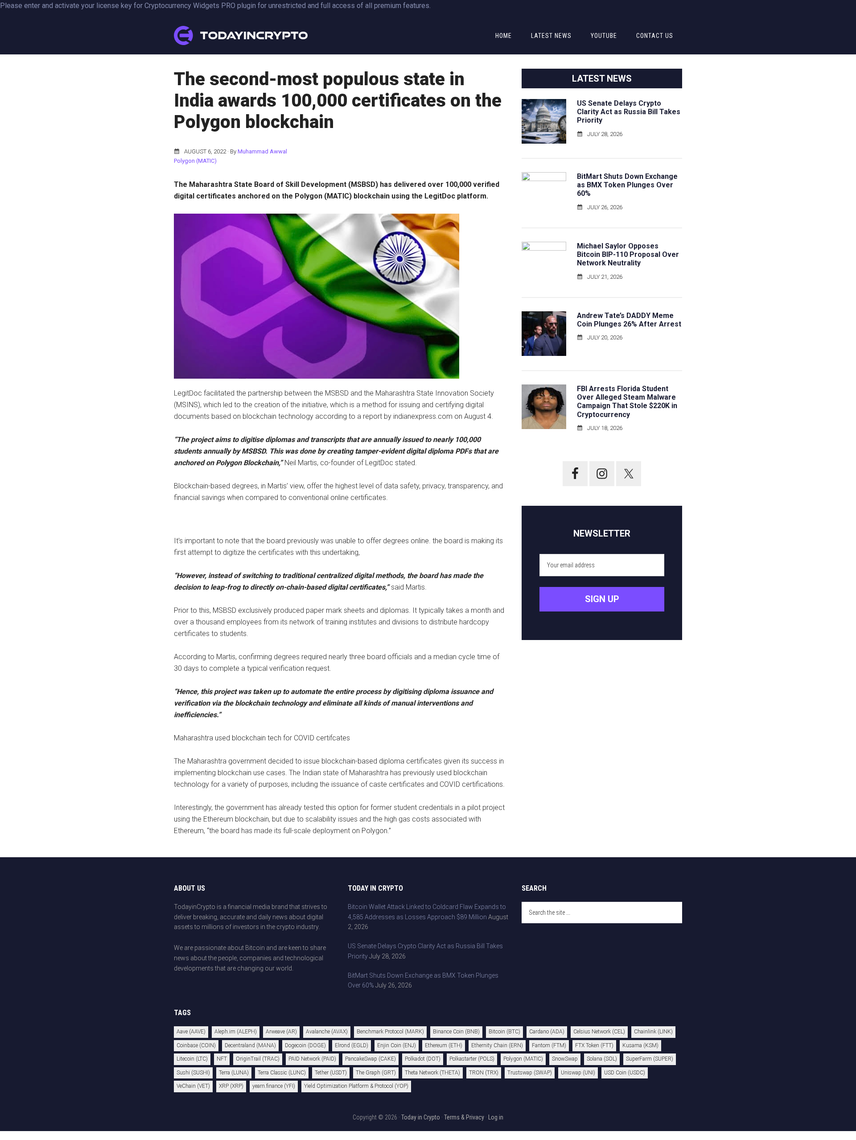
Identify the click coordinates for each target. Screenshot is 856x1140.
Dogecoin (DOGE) (305, 1045)
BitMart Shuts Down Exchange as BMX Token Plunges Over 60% (627, 185)
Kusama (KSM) (640, 1045)
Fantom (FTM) (549, 1045)
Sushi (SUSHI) (193, 1073)
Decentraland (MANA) (250, 1045)
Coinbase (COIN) (196, 1045)
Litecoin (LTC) (192, 1059)
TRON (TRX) (483, 1073)
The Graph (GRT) (376, 1073)
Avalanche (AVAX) (327, 1031)
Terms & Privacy (464, 1117)
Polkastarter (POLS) (471, 1059)
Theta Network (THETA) (432, 1073)
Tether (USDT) (331, 1073)
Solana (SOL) (602, 1059)
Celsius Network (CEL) (599, 1031)
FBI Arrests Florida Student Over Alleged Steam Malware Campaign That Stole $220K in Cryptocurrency (627, 401)
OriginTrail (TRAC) (258, 1059)
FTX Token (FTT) (594, 1045)
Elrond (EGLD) (351, 1045)
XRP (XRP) (231, 1086)
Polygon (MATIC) (195, 160)
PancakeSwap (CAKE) (370, 1059)
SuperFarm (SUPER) (649, 1059)
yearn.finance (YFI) (273, 1086)
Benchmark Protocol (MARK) (390, 1031)
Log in (495, 1117)
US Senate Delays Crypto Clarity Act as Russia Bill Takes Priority (628, 111)
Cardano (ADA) (546, 1031)
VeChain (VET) (193, 1086)
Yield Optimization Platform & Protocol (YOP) (356, 1086)
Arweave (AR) (281, 1031)
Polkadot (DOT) (422, 1059)
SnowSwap (565, 1059)
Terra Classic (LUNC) (282, 1073)
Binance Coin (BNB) (456, 1031)
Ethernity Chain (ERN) (497, 1045)
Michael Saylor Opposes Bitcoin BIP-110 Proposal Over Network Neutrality (628, 254)
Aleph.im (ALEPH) (235, 1031)
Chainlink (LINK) (653, 1031)
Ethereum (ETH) (443, 1045)
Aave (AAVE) (191, 1031)
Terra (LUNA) (234, 1073)
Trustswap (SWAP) (529, 1073)
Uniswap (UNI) (578, 1073)
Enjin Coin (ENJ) (396, 1045)
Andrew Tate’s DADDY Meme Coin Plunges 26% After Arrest (629, 319)
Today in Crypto (420, 1117)
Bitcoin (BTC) (504, 1031)
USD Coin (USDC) (624, 1073)
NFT (222, 1059)
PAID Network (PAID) (312, 1059)
